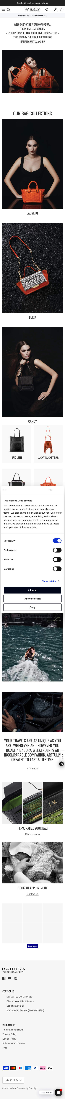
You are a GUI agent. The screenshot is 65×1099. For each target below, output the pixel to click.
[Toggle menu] (3, 9)
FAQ (4, 1048)
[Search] (10, 9)
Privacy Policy (9, 1034)
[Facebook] (4, 978)
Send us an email (15, 1005)
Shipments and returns (13, 1043)
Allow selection (32, 598)
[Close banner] (60, 490)
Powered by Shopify (26, 1088)
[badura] (32, 9)
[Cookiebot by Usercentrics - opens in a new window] (39, 490)
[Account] (55, 9)
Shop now (32, 768)
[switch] (57, 550)
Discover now (32, 834)
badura (12, 1088)
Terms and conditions (12, 1029)
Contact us (32, 894)
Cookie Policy (9, 1038)
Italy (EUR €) (11, 1080)
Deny (32, 607)
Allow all (32, 590)
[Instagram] (16, 978)
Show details (49, 581)
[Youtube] (10, 978)
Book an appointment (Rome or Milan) (25, 1010)
